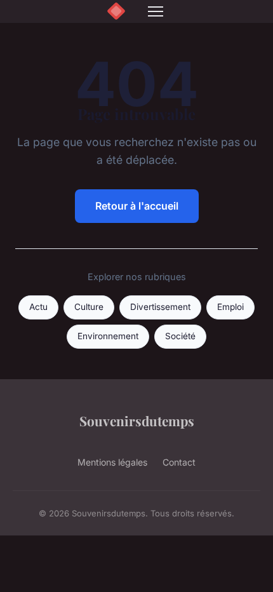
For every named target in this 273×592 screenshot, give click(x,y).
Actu (38, 307)
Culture (88, 307)
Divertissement (160, 307)
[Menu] (155, 11)
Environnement (107, 336)
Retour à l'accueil (136, 205)
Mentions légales (112, 462)
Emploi (230, 307)
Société (180, 336)
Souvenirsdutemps (136, 420)
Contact (179, 462)
